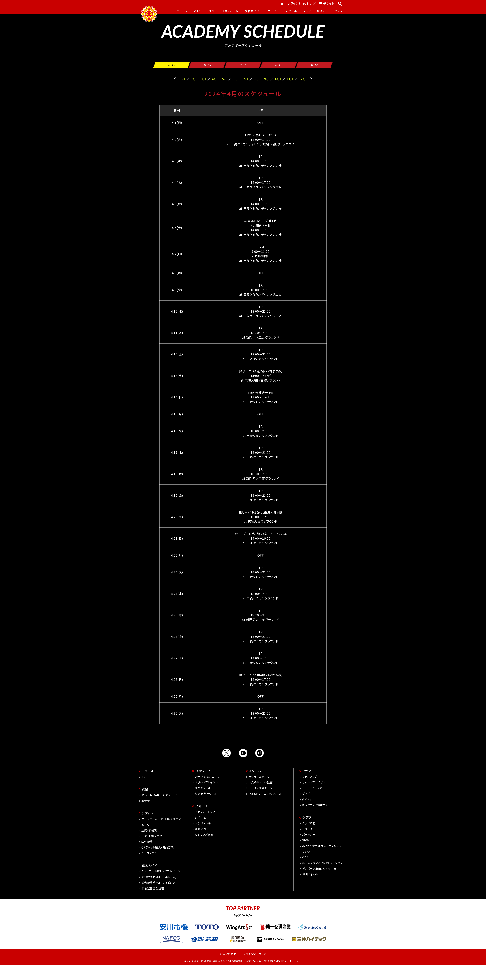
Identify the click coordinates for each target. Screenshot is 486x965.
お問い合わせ (310, 874)
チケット (328, 3)
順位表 (145, 801)
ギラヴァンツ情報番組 (315, 805)
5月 (224, 79)
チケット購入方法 (151, 836)
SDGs (305, 840)
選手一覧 (200, 817)
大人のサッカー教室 (261, 782)
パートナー (308, 834)
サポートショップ (312, 788)
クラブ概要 (308, 823)
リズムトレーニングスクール (265, 794)
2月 (193, 79)
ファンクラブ (309, 777)
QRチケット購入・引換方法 (157, 847)
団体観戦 (147, 841)
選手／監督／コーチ (207, 777)
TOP (144, 777)
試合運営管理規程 (152, 888)
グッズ (306, 794)
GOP (305, 857)
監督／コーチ (203, 829)
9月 (266, 79)
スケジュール (203, 788)
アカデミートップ (205, 812)
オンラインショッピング (299, 3)
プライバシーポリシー (256, 954)
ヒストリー (308, 829)
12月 (302, 79)
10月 (278, 79)
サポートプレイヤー (206, 782)
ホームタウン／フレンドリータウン (322, 863)
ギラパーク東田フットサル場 (319, 868)
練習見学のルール (206, 794)
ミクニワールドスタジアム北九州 (161, 871)
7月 (245, 79)
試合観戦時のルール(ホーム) (158, 877)
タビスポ (307, 799)
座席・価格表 (149, 830)
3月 (203, 79)
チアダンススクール (260, 788)
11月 (290, 79)
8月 (256, 79)
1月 (182, 79)
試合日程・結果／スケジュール (159, 795)
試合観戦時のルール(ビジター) (160, 882)
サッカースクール (259, 777)
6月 (235, 79)
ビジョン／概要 (204, 834)
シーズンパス (149, 853)
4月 (214, 79)
